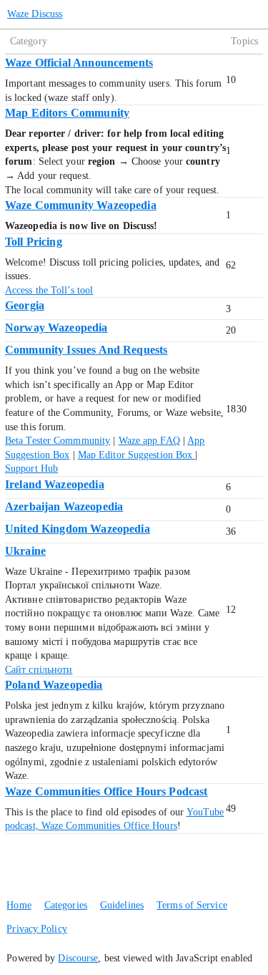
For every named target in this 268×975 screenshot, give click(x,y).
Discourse (78, 958)
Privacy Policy (36, 928)
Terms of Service (192, 905)
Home (18, 905)
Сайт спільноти (38, 669)
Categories (65, 905)
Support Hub (31, 468)
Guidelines (122, 905)
